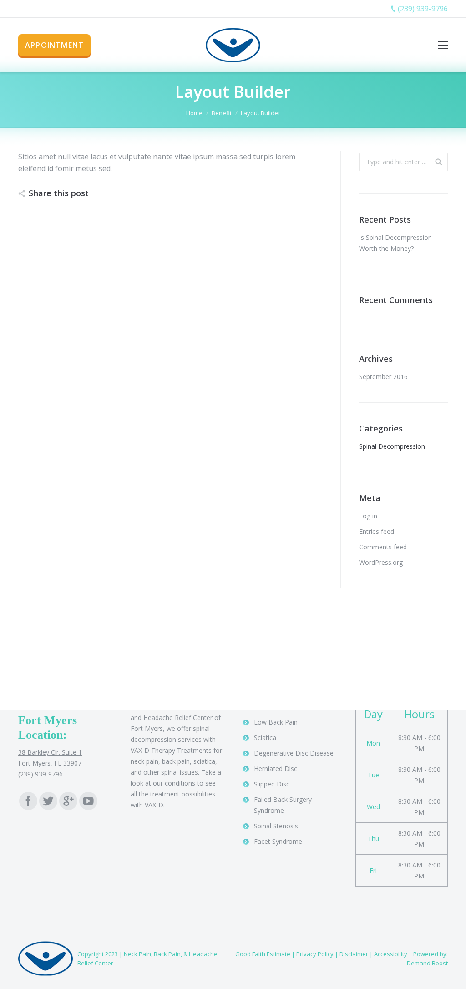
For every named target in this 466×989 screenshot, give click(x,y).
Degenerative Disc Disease (294, 753)
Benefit (222, 113)
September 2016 (383, 376)
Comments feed (383, 547)
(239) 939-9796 (423, 9)
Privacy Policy (315, 954)
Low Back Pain (276, 722)
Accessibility (390, 954)
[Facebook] (28, 801)
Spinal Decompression (392, 446)
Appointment (54, 45)
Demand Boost (427, 963)
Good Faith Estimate (262, 954)
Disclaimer (353, 954)
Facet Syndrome (278, 841)
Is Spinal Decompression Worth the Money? (395, 243)
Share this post (59, 193)
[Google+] (68, 801)
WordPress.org (381, 562)
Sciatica (265, 737)
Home (194, 113)
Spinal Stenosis (276, 826)
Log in (368, 516)
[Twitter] (48, 801)
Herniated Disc (275, 768)
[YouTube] (88, 801)
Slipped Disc (271, 784)
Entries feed (376, 531)
